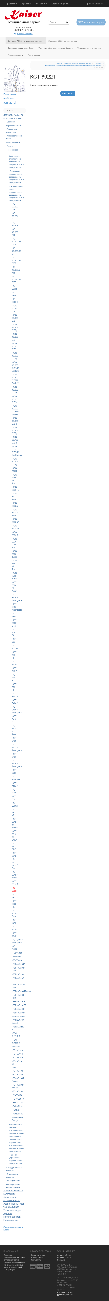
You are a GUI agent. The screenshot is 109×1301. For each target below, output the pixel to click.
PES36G (15, 1046)
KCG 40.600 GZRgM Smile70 (14, 366)
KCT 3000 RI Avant (14, 586)
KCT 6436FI (14, 755)
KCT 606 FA (14, 632)
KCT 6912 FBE (14, 846)
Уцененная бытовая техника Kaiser (55, 47)
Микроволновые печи (14, 137)
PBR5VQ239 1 (14, 1028)
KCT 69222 (14, 896)
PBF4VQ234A (15, 964)
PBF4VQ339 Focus (14, 996)
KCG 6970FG (14, 488)
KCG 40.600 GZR (14, 346)
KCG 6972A (14, 504)
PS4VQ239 (15, 1102)
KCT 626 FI (14, 687)
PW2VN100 (15, 1106)
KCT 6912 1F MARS (14, 823)
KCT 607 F (14, 640)
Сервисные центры (60, 3)
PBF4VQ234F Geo (14, 969)
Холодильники (13, 1180)
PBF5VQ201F (15, 1001)
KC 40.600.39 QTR (14, 260)
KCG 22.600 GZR (14, 318)
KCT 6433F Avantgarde (14, 747)
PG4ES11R (15, 1053)
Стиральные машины (12, 1175)
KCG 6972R (14, 533)
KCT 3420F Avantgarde (14, 597)
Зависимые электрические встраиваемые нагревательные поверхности (14, 161)
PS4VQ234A (15, 1098)
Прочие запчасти (15, 55)
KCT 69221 (14, 889)
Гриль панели (34, 55)
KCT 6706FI (14, 771)
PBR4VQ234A (15, 1016)
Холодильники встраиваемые (13, 1186)
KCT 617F (14, 663)
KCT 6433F (14, 739)
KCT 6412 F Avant (14, 730)
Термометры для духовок (89, 47)
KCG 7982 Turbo (14, 575)
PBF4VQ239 (15, 974)
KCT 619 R (14, 677)
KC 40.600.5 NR (14, 270)
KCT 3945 (14, 615)
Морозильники (13, 142)
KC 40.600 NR (14, 232)
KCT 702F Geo (14, 913)
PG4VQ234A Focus (14, 1079)
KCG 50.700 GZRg (14, 439)
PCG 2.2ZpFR (14, 1034)
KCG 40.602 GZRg (14, 430)
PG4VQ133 (15, 1070)
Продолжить (68, 93)
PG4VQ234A (15, 1074)
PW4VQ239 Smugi (14, 1119)
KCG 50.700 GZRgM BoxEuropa (14, 450)
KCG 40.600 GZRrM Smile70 (14, 410)
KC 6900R (14, 300)
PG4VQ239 (15, 1091)
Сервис (27, 3)
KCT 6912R (14, 883)
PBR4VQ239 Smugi (14, 1021)
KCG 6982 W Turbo (14, 565)
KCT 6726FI (14, 784)
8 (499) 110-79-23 (66, 1292)
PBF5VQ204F (15, 1008)
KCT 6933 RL (14, 904)
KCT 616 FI (14, 655)
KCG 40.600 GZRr (14, 389)
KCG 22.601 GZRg (14, 327)
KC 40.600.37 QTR (14, 241)
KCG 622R (14, 469)
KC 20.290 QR (14, 206)
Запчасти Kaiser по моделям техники (25, 40)
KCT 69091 (14, 798)
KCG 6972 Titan (14, 496)
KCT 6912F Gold (14, 865)
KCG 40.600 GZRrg (14, 399)
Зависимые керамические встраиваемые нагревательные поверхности (14, 177)
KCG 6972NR (14, 527)
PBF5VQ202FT (15, 1005)
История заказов (64, 1257)
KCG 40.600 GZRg (14, 355)
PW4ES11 (15, 1109)
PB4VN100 (15, 960)
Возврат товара (37, 1257)
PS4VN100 (15, 1095)
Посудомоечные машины (14, 1169)
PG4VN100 (15, 1057)
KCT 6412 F (14, 719)
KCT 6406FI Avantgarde (14, 709)
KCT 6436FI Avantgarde (14, 763)
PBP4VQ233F (15, 1012)
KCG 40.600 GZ (14, 336)
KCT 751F (14, 921)
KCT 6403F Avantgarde (14, 941)
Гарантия (42, 3)
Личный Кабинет (64, 1255)
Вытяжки (11, 121)
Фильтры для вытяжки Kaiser (21, 47)
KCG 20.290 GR (14, 308)
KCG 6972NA (14, 520)
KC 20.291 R (14, 216)
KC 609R (14, 287)
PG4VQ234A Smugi (14, 1086)
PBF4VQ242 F (14, 979)
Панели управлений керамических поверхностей (14, 1159)
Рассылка (61, 1260)
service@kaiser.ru (66, 1294)
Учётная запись (96, 3)
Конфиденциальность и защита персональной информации (13, 1267)
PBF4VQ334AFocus (15, 991)
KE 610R (14, 947)
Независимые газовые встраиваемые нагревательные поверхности (14, 1130)
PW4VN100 (15, 1113)
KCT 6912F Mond (14, 874)
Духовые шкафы (14, 125)
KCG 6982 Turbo (14, 554)
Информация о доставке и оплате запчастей (14, 1258)
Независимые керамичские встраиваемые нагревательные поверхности (14, 1145)
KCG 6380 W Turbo (14, 479)
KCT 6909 (14, 791)
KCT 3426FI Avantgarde (14, 607)
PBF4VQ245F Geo (14, 986)
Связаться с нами (38, 1255)
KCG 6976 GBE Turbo (14, 543)
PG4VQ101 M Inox (14, 1064)
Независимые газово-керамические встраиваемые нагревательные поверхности (14, 193)
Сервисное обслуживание (14, 1262)
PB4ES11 (15, 956)
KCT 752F (14, 928)
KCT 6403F (14, 695)
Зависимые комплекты (11, 130)
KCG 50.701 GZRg (14, 461)
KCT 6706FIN (14, 778)
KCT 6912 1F (14, 812)
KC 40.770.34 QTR (14, 279)
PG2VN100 (15, 1050)
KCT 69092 (14, 804)
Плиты (10, 145)
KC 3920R (14, 224)
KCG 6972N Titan (14, 512)
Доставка (12, 3)
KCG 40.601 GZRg (14, 421)
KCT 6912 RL (14, 856)
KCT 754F (14, 934)
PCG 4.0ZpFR (14, 1041)
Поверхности (13, 149)
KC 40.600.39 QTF (14, 251)
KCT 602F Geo (14, 623)
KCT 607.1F (14, 647)
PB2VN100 (15, 952)
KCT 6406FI (14, 701)
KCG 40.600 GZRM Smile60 (14, 379)
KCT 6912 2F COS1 (14, 835)
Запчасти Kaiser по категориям (63, 40)
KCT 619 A (14, 669)
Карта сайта (36, 1260)
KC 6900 (14, 294)
